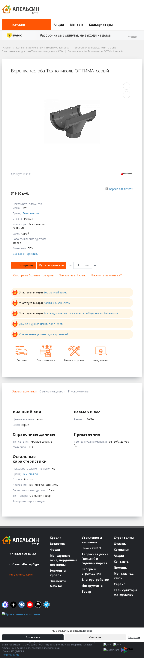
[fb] (5, 604)
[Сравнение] (127, 9)
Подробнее (85, 630)
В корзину (26, 265)
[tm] (46, 604)
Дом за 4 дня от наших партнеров (41, 324)
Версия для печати (121, 189)
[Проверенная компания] (21, 614)
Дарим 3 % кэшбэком (57, 303)
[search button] (140, 21)
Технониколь (30, 213)
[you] (30, 604)
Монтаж (76, 25)
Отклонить (95, 637)
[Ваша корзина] (136, 9)
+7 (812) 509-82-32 (22, 554)
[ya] (13, 604)
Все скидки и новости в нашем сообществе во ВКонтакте (81, 313)
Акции (59, 25)
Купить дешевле (51, 265)
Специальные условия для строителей (43, 334)
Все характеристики (25, 253)
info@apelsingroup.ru (21, 574)
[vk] (21, 604)
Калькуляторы (101, 25)
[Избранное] (118, 9)
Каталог (19, 25)
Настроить (134, 637)
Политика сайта (10, 654)
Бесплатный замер (55, 292)
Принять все (33, 637)
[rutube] (38, 604)
